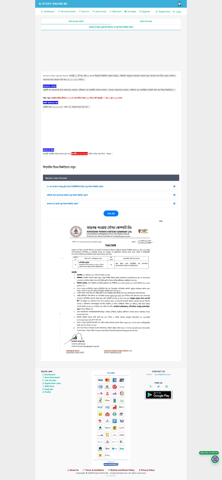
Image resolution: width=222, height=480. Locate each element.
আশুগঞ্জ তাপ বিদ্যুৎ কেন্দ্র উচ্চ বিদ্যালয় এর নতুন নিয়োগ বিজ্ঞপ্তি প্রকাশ (111, 27)
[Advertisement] (111, 51)
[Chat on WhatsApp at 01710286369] (215, 459)
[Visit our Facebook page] (150, 386)
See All (111, 213)
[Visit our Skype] (166, 386)
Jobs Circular (146, 21)
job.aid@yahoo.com (162, 374)
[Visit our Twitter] (158, 386)
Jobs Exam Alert (76, 21)
